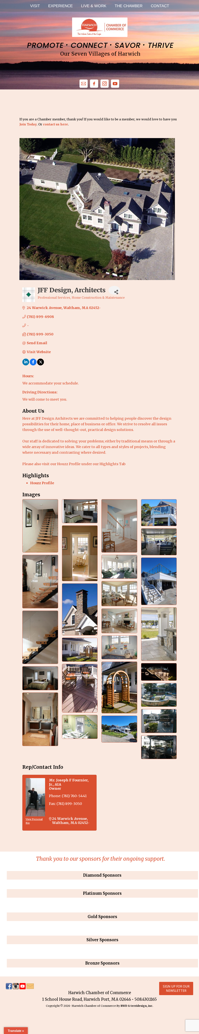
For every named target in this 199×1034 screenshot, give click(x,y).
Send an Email (62, 811)
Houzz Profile (42, 483)
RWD (123, 1006)
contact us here (55, 124)
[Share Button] (114, 290)
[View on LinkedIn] (25, 364)
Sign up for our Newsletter (176, 988)
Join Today (28, 124)
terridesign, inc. (142, 1006)
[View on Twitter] (40, 364)
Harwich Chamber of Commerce (99, 27)
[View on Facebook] (33, 364)
